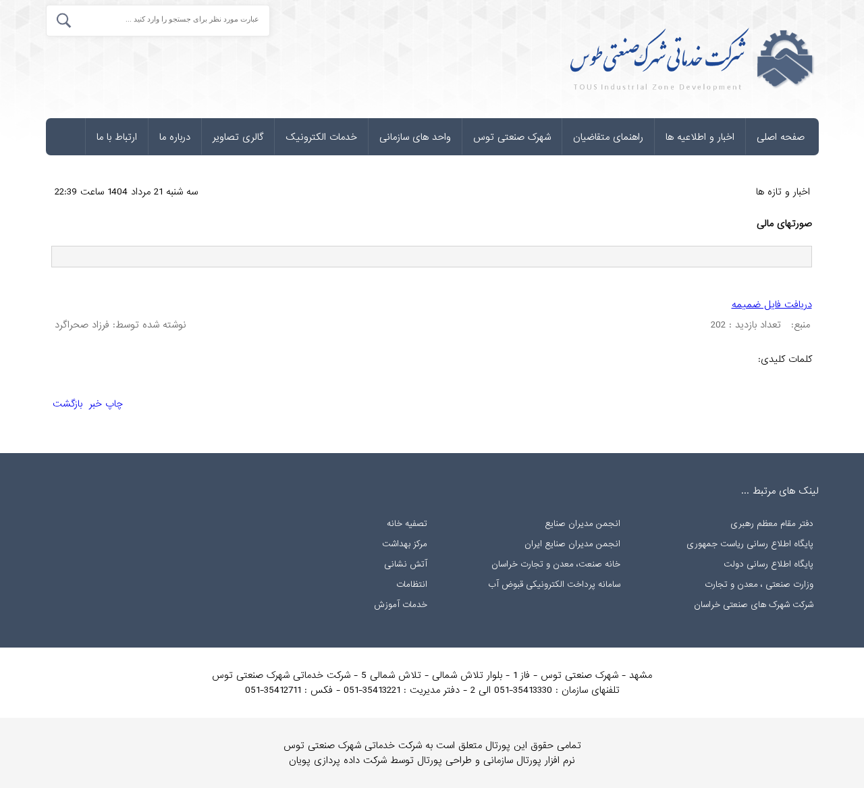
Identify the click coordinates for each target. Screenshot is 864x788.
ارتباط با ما (117, 137)
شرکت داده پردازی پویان (338, 760)
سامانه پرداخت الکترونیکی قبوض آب (554, 584)
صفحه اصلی (781, 137)
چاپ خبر (106, 403)
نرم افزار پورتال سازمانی (529, 760)
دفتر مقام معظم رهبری (771, 523)
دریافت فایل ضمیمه (772, 304)
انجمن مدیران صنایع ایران (572, 543)
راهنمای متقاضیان (608, 137)
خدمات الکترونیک (321, 137)
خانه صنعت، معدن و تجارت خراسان (555, 564)
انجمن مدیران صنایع (582, 523)
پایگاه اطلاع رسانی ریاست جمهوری (749, 543)
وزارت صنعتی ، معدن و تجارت (759, 584)
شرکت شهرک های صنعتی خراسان (753, 604)
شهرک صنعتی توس (512, 137)
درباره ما (174, 137)
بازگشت (67, 403)
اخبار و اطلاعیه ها (700, 137)
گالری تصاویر (238, 137)
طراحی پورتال (444, 760)
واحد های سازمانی (415, 137)
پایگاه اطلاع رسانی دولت (768, 564)
